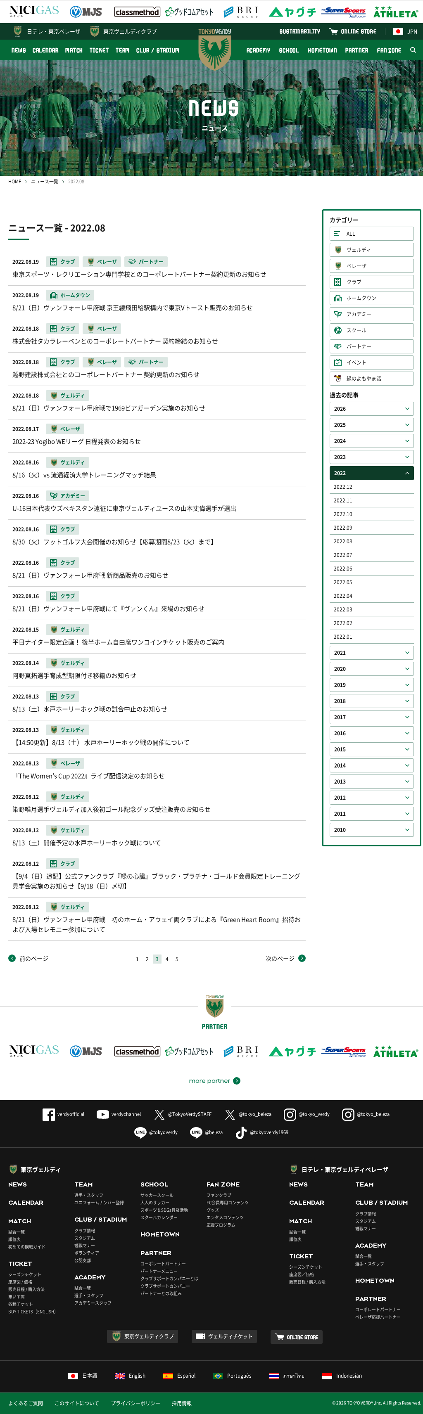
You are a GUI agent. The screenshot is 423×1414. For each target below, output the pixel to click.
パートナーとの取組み (161, 1293)
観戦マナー (84, 1245)
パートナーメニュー (159, 1271)
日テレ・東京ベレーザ (54, 31)
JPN (412, 31)
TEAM (123, 50)
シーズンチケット (24, 1274)
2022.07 (343, 555)
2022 (340, 473)
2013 (340, 781)
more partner (209, 1081)
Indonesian (349, 1375)
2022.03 (343, 609)
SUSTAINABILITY (300, 31)
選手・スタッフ (88, 1195)
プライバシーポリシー (135, 1403)
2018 (340, 701)
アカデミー (359, 314)
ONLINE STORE (359, 31)
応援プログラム (221, 1225)
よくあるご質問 (25, 1403)
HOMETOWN (322, 50)
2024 (340, 441)
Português (239, 1375)
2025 (340, 425)
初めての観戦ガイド (26, 1246)
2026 (340, 408)
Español (186, 1375)
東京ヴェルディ (41, 1169)
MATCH (74, 50)
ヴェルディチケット (230, 1336)
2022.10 (343, 514)
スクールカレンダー (159, 1217)
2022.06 (343, 568)
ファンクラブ (219, 1195)
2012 (340, 797)
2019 (340, 685)
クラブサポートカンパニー (165, 1286)
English (137, 1375)
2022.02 (343, 623)
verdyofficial (70, 1114)
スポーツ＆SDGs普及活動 (164, 1210)
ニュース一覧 (44, 181)
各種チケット (20, 1304)
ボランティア (86, 1253)
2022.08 (343, 541)
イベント (356, 362)
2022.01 (343, 636)
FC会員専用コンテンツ (228, 1202)
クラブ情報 (84, 1230)
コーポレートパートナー (163, 1263)
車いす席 (16, 1296)
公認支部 (82, 1260)
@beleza (214, 1132)
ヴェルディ (359, 249)
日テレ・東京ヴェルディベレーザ (345, 1169)
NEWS (19, 50)
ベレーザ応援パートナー (378, 1317)
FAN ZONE (389, 50)
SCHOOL (289, 50)
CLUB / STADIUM (158, 50)
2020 (340, 669)
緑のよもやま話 (364, 378)
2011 (340, 813)
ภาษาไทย (293, 1375)
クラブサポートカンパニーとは (169, 1278)
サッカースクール (156, 1195)
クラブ (354, 282)
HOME (14, 181)
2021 (340, 652)
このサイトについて (77, 1403)
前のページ (33, 958)
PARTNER (356, 50)
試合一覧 (16, 1232)
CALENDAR (46, 50)
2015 (340, 749)
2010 (340, 830)
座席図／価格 (301, 1274)
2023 (340, 457)
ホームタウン (361, 298)
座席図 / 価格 (20, 1282)
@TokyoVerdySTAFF (190, 1114)
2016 (340, 733)
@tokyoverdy (163, 1132)
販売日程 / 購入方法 (26, 1289)
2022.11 (343, 500)
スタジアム (84, 1238)
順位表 (14, 1239)
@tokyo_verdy (314, 1114)
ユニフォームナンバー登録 (99, 1202)
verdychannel (126, 1114)
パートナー (359, 346)
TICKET (99, 50)
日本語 (89, 1375)
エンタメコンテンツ (225, 1217)
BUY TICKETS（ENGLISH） (33, 1311)
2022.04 (343, 595)
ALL (351, 233)
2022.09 (343, 527)
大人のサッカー (154, 1202)
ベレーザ (356, 266)
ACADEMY (259, 50)
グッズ (213, 1210)
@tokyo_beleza (255, 1114)
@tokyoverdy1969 (269, 1132)
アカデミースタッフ (93, 1303)
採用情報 (182, 1403)
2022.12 (343, 486)
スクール (356, 330)
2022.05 (343, 582)
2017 (340, 717)
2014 (340, 765)
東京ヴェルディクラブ (130, 31)
